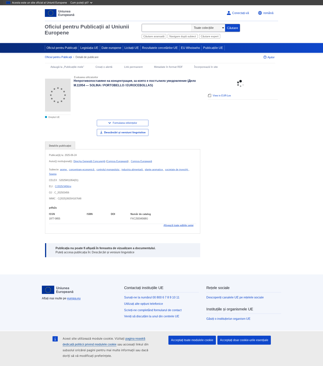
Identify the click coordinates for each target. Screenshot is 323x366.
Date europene (111, 47)
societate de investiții (177, 169)
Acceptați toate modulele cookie (192, 340)
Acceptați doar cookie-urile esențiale (244, 340)
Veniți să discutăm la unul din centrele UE (151, 316)
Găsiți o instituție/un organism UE (228, 318)
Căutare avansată (153, 36)
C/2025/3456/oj (63, 186)
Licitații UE (131, 47)
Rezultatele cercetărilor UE (160, 47)
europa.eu (74, 298)
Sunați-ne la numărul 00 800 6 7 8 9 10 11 (151, 297)
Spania (52, 174)
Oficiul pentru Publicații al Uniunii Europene (87, 30)
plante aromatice (154, 169)
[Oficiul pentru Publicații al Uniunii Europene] (60, 13)
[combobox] (166, 28)
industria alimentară (132, 169)
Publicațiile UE (213, 47)
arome (63, 169)
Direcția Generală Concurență (89, 161)
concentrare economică (82, 169)
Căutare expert (210, 36)
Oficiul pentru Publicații (62, 47)
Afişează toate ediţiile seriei (178, 225)
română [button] (268, 13)
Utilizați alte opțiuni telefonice (143, 303)
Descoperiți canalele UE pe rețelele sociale (235, 297)
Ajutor (271, 57)
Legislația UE (89, 47)
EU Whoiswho (190, 47)
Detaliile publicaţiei (60, 145)
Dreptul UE (54, 117)
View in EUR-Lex (222, 95)
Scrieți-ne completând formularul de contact (153, 310)
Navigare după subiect (182, 36)
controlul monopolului (108, 169)
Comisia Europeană (117, 161)
